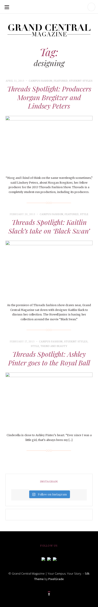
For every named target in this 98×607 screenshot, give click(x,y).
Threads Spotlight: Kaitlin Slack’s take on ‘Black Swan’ (49, 226)
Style (84, 214)
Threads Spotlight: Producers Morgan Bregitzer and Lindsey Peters (49, 97)
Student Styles (81, 80)
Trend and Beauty (54, 346)
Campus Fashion (40, 80)
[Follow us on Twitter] (49, 558)
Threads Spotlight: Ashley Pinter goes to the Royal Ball (49, 358)
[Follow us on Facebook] (43, 558)
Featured (61, 80)
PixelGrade (56, 579)
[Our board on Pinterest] (54, 558)
